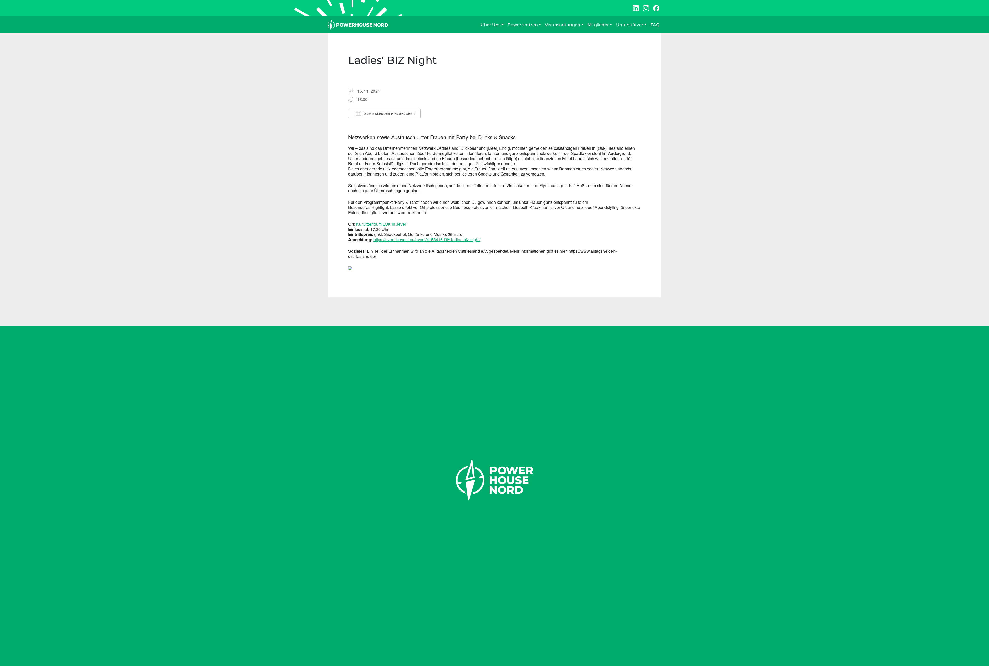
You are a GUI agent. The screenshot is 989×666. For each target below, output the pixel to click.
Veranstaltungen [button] (562, 24)
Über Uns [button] (490, 24)
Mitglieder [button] (598, 24)
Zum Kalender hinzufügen (388, 114)
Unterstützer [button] (629, 24)
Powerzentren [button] (523, 24)
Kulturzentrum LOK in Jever (381, 224)
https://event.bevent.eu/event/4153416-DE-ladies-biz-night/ (426, 239)
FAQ (655, 24)
